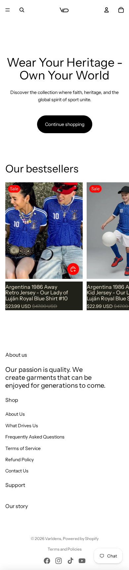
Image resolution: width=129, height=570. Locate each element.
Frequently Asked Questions (34, 437)
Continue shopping (64, 124)
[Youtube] (82, 561)
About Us (15, 414)
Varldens (53, 538)
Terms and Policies (65, 549)
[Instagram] (59, 561)
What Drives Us (21, 426)
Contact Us (16, 471)
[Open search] (22, 10)
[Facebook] (47, 561)
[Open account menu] (106, 10)
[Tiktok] (70, 561)
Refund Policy (19, 460)
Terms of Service (23, 448)
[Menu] (7, 9)
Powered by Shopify (81, 538)
